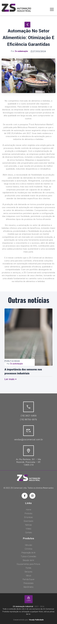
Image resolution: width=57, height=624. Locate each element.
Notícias (28, 525)
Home (28, 509)
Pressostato (29, 583)
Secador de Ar (28, 560)
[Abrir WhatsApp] (50, 617)
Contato (28, 532)
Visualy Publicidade (36, 620)
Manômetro (28, 587)
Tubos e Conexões (28, 556)
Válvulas (28, 545)
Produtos (28, 513)
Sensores (28, 572)
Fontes (28, 568)
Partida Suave (28, 579)
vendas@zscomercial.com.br (28, 439)
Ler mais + (11, 379)
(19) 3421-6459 (28, 415)
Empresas (28, 517)
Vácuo (28, 575)
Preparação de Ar (28, 552)
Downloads (28, 521)
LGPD (28, 600)
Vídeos (28, 529)
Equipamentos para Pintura (28, 564)
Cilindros (28, 549)
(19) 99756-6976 (28, 419)
